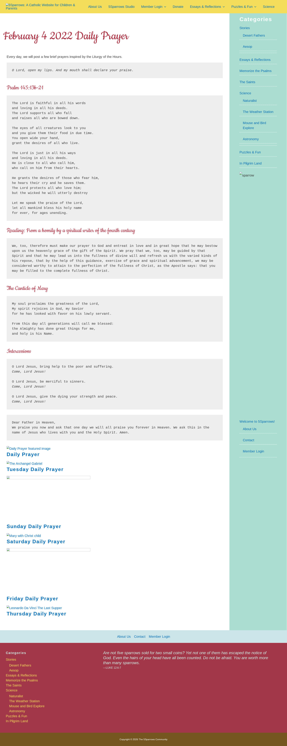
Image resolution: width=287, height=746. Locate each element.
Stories (244, 28)
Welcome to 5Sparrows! (257, 421)
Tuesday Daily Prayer (35, 469)
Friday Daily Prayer (32, 598)
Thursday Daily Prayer (36, 613)
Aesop (247, 46)
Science (269, 6)
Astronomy (251, 139)
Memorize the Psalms (255, 71)
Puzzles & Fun (242, 6)
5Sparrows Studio (121, 6)
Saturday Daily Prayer (36, 541)
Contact (248, 440)
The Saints (247, 82)
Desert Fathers (254, 35)
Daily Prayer (23, 454)
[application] (164, 6)
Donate (178, 6)
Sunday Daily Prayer (34, 526)
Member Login (151, 6)
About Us (95, 6)
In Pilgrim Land (250, 163)
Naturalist (250, 100)
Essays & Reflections (205, 6)
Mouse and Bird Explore (27, 706)
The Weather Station (258, 112)
